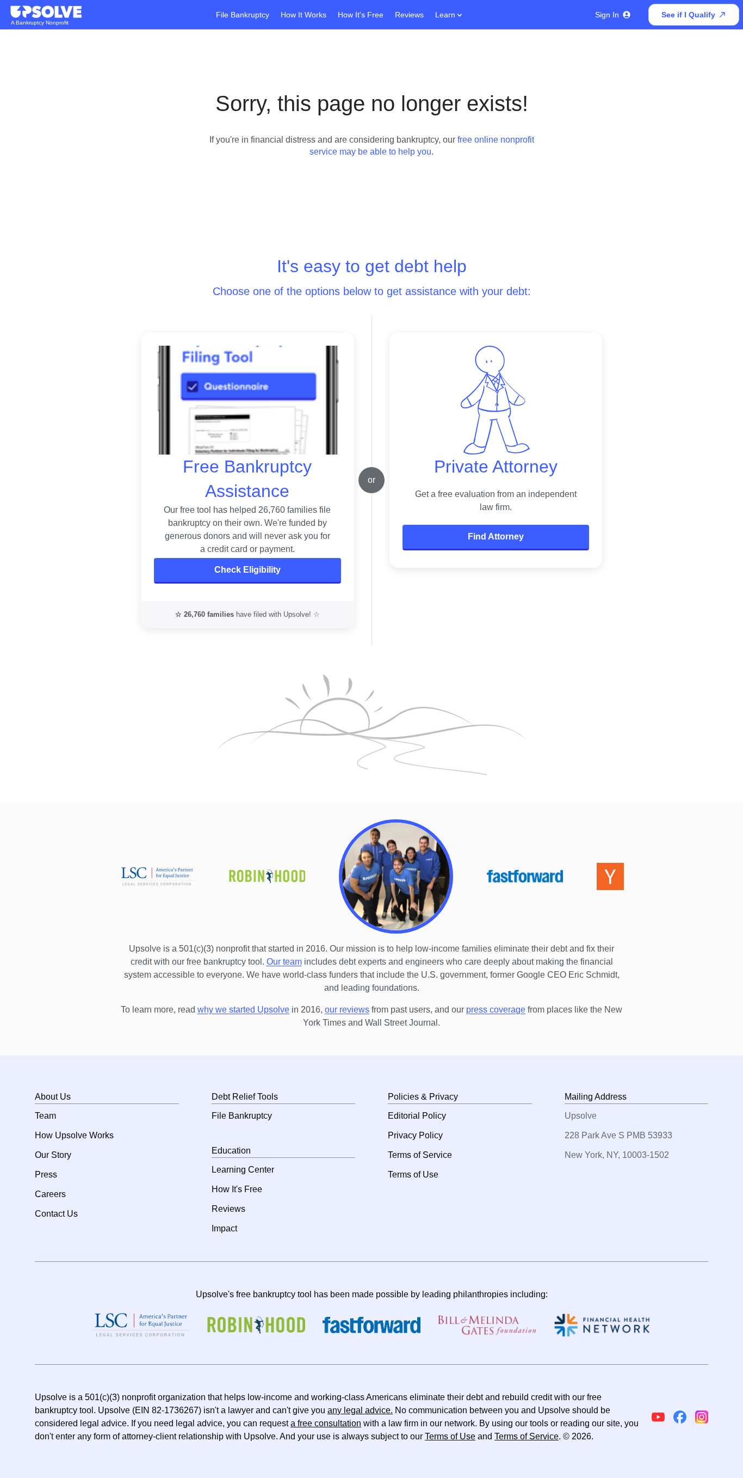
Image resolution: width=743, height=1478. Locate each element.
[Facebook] (679, 1417)
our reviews (347, 1009)
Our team (284, 961)
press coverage (495, 1009)
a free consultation (325, 1423)
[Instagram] (701, 1417)
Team (45, 1115)
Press (46, 1174)
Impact (224, 1228)
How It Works (303, 14)
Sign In (607, 14)
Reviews (409, 14)
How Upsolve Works (74, 1135)
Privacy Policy (415, 1135)
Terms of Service (420, 1155)
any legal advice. (360, 1410)
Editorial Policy (417, 1115)
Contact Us (56, 1213)
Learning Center (243, 1169)
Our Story (53, 1155)
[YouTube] (658, 1417)
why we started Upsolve (243, 1009)
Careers (50, 1194)
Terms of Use (413, 1174)
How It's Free (360, 14)
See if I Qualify (688, 14)
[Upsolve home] (47, 12)
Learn (446, 14)
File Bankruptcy (242, 14)
